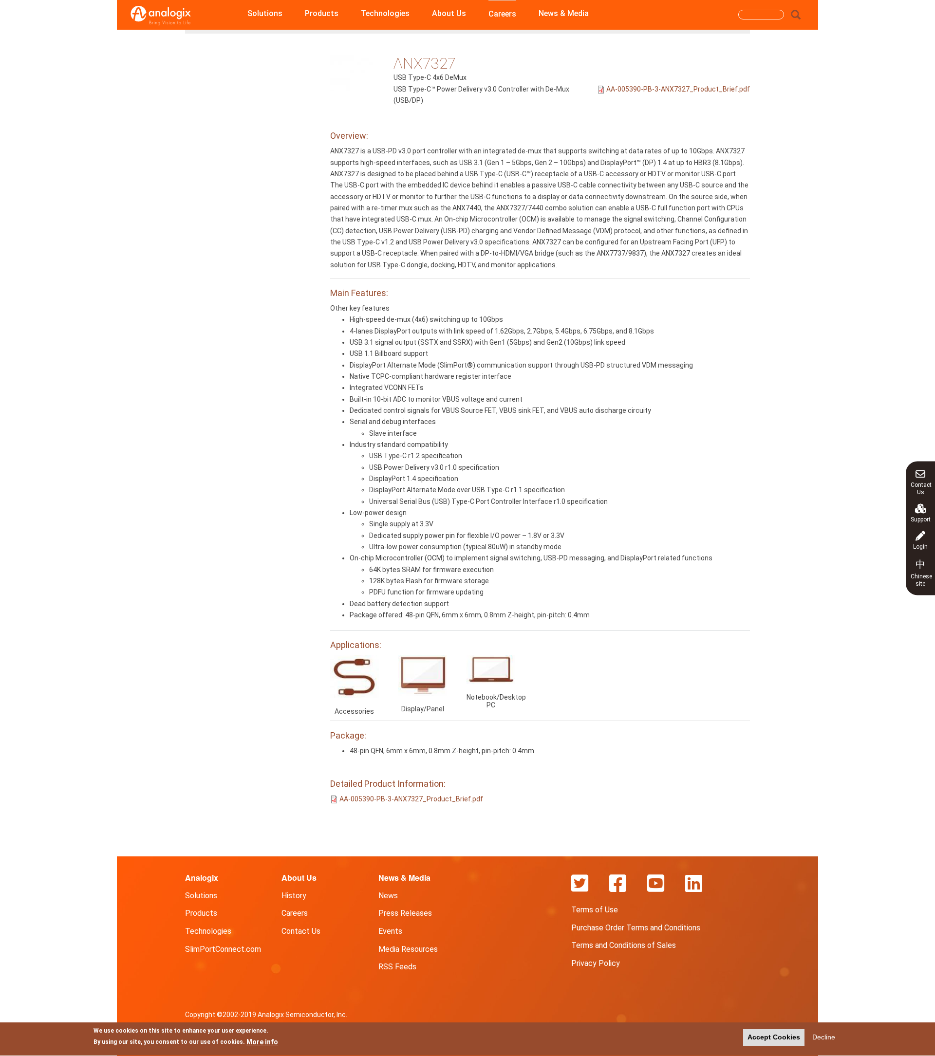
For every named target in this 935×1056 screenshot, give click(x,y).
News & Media (564, 13)
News (388, 895)
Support (921, 519)
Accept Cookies (774, 1037)
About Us (449, 13)
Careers (502, 14)
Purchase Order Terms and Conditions (635, 927)
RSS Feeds (397, 966)
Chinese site (921, 572)
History (293, 895)
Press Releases (405, 913)
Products (321, 13)
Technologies (385, 13)
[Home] (161, 15)
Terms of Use (594, 909)
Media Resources (408, 949)
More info (262, 1042)
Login (920, 546)
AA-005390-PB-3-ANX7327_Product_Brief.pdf (678, 89)
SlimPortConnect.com (223, 949)
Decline (823, 1037)
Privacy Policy (595, 963)
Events (390, 931)
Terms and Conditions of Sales (623, 945)
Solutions (264, 13)
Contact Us (921, 488)
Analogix (201, 877)
